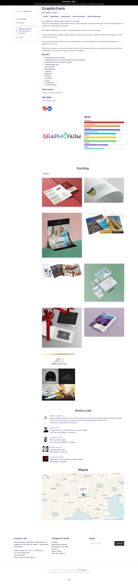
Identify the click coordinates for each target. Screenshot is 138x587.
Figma (86, 147)
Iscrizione (119, 543)
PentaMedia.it (82, 570)
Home (20, 37)
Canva (86, 135)
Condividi (21, 33)
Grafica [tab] (46, 174)
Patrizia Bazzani (55, 447)
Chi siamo (54, 542)
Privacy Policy (56, 551)
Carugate (45, 93)
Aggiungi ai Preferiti (24, 29)
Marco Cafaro (55, 428)
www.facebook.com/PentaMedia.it (25, 557)
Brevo (86, 139)
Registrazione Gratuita (59, 544)
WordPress (88, 120)
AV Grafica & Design (57, 457)
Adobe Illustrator (90, 124)
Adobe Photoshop (90, 132)
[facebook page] (69, 580)
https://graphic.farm (49, 101)
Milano (51, 93)
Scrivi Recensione (24, 31)
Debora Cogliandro (56, 416)
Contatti (54, 549)
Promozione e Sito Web (59, 547)
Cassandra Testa (56, 437)
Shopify (87, 143)
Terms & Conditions (58, 553)
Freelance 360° (69, 1)
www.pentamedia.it (20, 555)
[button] (83, 495)
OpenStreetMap (113, 519)
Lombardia (58, 93)
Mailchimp (87, 128)
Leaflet (105, 519)
